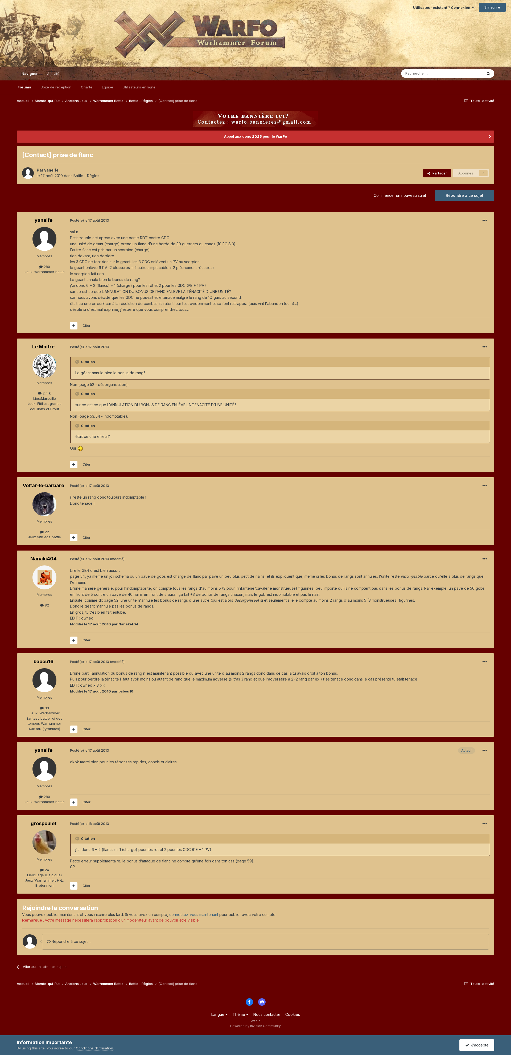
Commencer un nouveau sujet (400, 195)
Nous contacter (266, 1014)
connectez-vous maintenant (193, 914)
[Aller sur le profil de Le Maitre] (44, 366)
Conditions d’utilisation (94, 1048)
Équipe (107, 87)
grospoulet (43, 823)
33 (46, 708)
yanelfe (51, 170)
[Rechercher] (488, 73)
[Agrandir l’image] (80, 448)
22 (46, 532)
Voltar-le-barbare (43, 485)
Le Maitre (43, 346)
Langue (218, 1014)
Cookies (292, 1014)
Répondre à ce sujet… (70, 941)
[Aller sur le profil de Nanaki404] (44, 577)
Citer (86, 325)
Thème (239, 1014)
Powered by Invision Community (255, 1026)
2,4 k (46, 393)
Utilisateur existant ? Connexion (442, 7)
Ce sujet (468, 73)
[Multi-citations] (73, 325)
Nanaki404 (43, 558)
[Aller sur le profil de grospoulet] (44, 842)
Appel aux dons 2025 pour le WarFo (255, 136)
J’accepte (479, 1045)
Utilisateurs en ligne (139, 87)
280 (46, 266)
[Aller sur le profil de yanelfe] (28, 173)
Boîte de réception (56, 87)
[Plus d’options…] (484, 220)
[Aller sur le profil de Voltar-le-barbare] (44, 504)
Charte (86, 87)
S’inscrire (492, 7)
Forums (24, 87)
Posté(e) (89, 220)
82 (46, 605)
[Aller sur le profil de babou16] (44, 680)
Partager (438, 173)
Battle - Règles (86, 175)
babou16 (43, 661)
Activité (53, 73)
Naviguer (30, 73)
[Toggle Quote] (77, 362)
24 (46, 870)
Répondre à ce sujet (464, 195)
